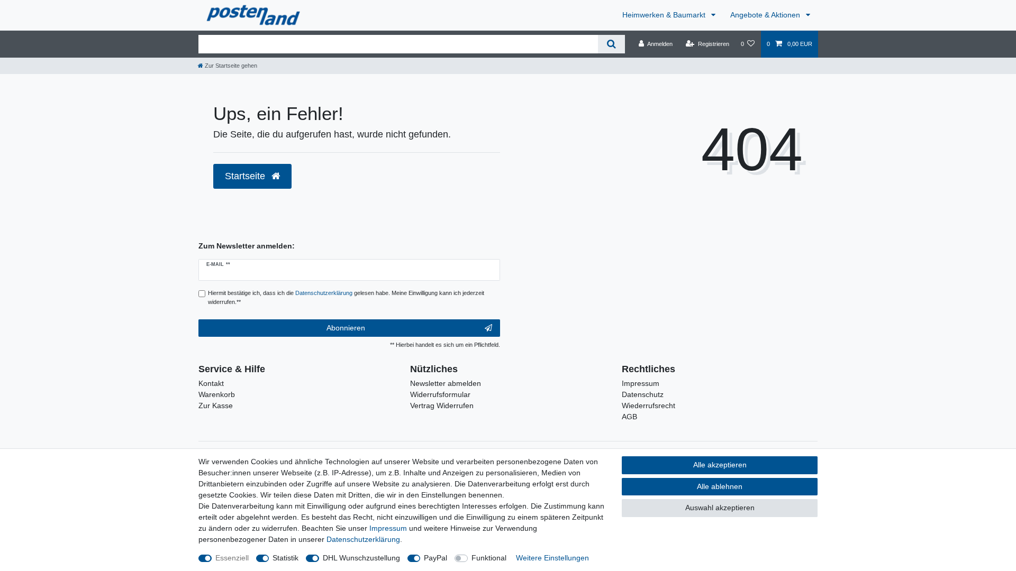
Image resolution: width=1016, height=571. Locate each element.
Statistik (285, 558)
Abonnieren (345, 328)
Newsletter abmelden (445, 383)
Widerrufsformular (440, 394)
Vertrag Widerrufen (442, 405)
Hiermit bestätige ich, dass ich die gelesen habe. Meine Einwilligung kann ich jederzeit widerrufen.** (346, 297)
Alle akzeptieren (720, 465)
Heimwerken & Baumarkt (664, 15)
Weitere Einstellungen (552, 558)
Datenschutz (643, 394)
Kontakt (211, 383)
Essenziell (232, 558)
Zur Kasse (215, 405)
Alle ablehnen (719, 486)
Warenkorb (216, 394)
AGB (629, 416)
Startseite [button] (246, 176)
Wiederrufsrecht (648, 405)
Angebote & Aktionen (766, 15)
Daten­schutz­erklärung (363, 539)
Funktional (488, 558)
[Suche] (611, 44)
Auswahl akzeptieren (720, 507)
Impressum (640, 383)
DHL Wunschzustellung (361, 558)
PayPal (435, 558)
